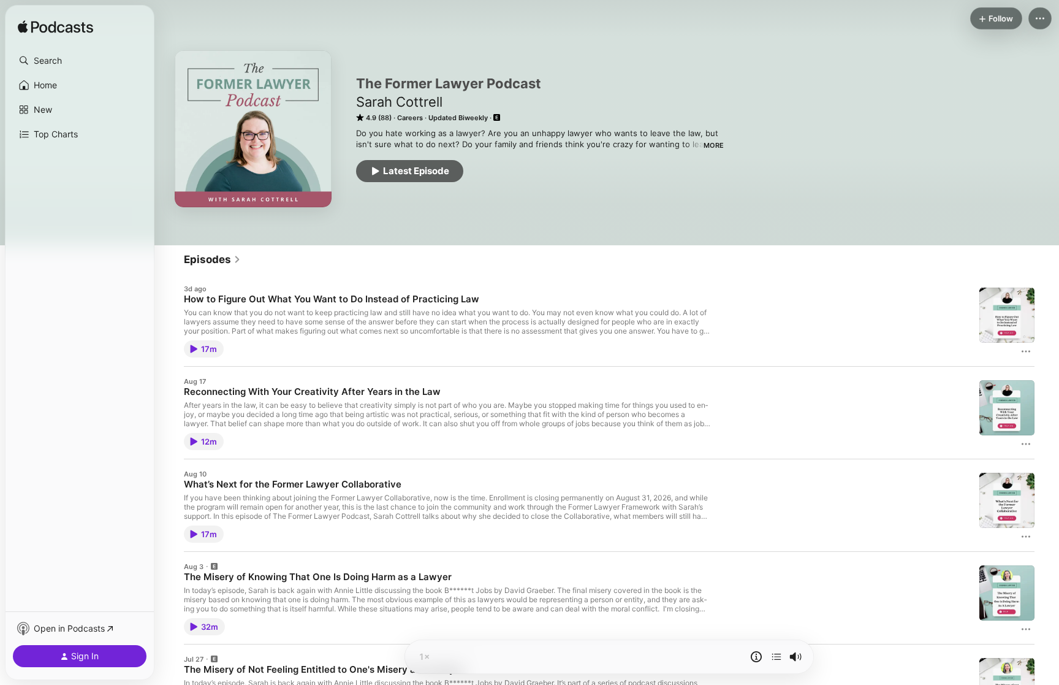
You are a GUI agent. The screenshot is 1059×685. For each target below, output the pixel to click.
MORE (714, 145)
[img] (55, 27)
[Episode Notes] (756, 656)
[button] (79, 60)
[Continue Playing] (776, 656)
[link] (212, 259)
